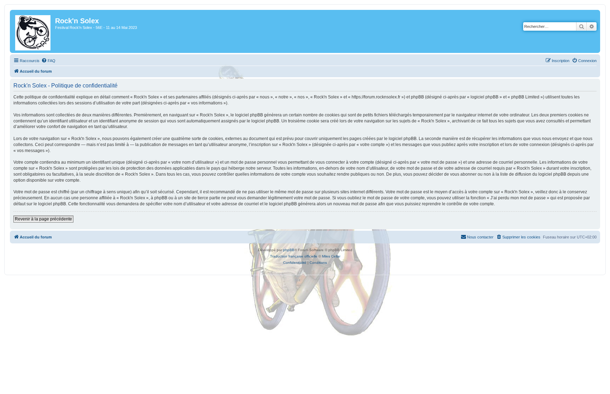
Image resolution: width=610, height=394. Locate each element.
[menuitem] (48, 60)
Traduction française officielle (293, 256)
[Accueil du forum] (33, 31)
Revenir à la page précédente (43, 219)
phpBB (288, 250)
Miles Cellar (331, 256)
